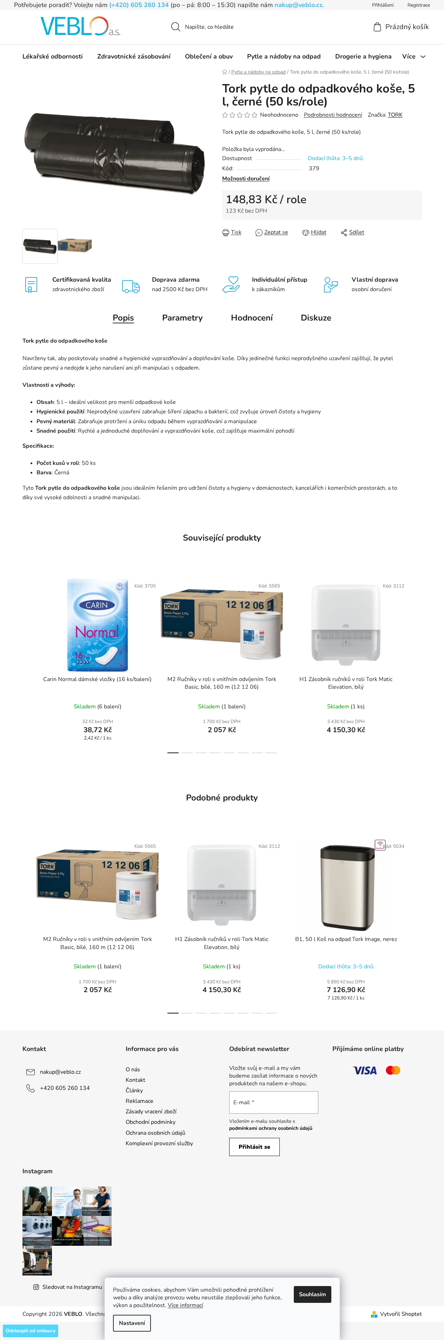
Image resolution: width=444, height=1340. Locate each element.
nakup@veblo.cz (298, 5)
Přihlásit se (254, 1147)
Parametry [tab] (182, 317)
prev (28, 663)
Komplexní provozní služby (159, 1143)
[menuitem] (52, 56)
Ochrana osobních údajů (155, 1133)
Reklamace (139, 1101)
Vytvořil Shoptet (401, 1314)
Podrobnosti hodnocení (333, 115)
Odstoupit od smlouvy (30, 1330)
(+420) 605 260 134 (139, 5)
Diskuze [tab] (316, 317)
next (416, 663)
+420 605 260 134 (65, 1088)
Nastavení (132, 1323)
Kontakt (135, 1080)
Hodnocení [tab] (252, 317)
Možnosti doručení (246, 179)
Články (134, 1090)
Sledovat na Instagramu (72, 1287)
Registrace (418, 5)
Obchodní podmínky (150, 1122)
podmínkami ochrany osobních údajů (270, 1128)
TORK (395, 115)
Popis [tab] (123, 317)
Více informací (185, 1305)
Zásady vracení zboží (151, 1111)
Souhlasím (312, 1294)
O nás (133, 1069)
